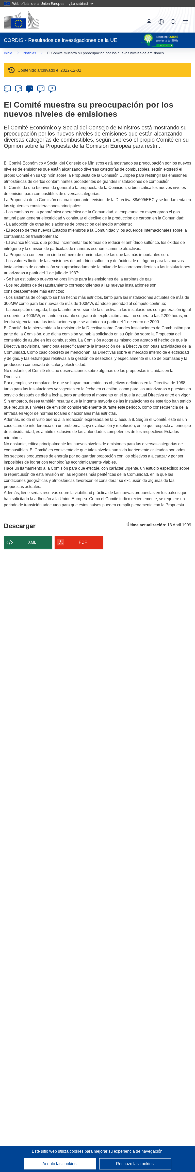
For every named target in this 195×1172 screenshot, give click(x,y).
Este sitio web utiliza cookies (58, 1151)
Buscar (173, 21)
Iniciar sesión (149, 21)
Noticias (29, 53)
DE (7, 88)
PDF (83, 542)
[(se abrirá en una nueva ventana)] (21, 19)
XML (32, 542)
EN (19, 88)
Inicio (8, 53)
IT (52, 88)
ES (30, 88)
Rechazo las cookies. (135, 1164)
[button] (161, 21)
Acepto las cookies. (59, 1164)
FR (41, 88)
